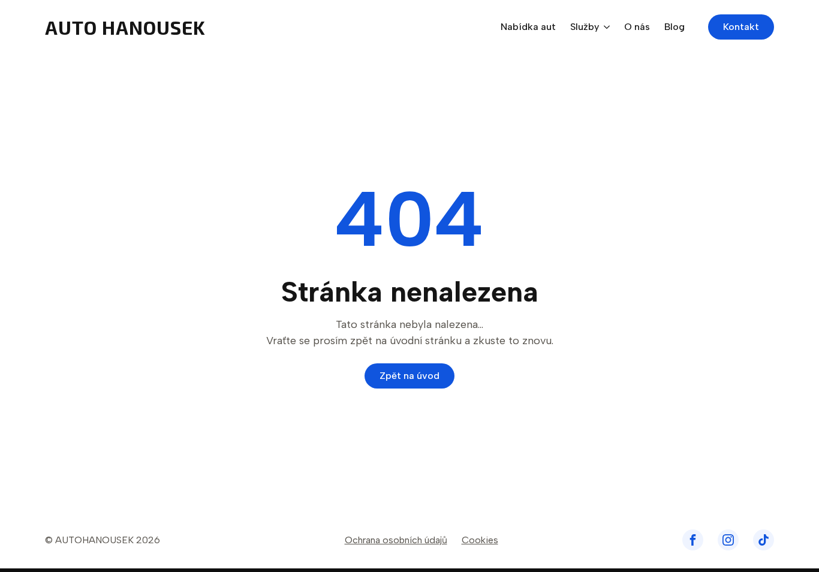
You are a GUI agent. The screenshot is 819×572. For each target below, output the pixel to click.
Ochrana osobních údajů (396, 540)
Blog (674, 27)
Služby (584, 27)
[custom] (692, 539)
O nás (637, 27)
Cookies (480, 540)
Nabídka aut (528, 27)
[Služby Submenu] (604, 27)
